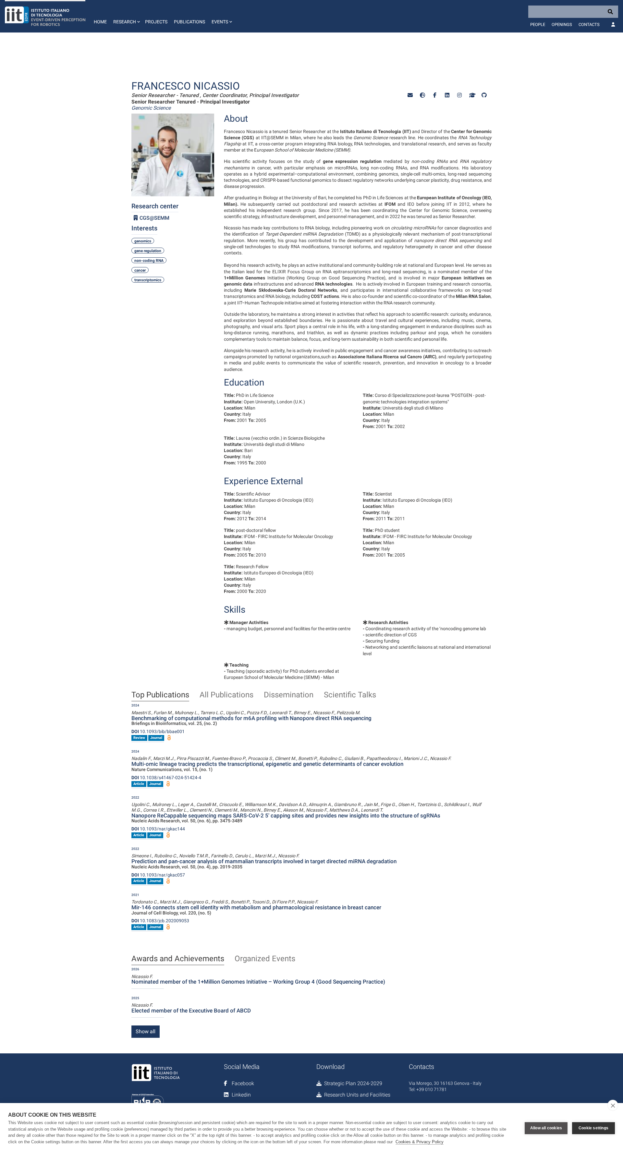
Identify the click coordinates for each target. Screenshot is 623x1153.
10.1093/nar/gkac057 (158, 874)
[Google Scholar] (472, 95)
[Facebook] (435, 95)
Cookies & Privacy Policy (420, 1141)
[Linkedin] (447, 95)
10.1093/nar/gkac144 (158, 828)
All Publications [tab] (226, 695)
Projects (156, 21)
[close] (612, 1105)
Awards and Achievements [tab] (177, 959)
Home (100, 21)
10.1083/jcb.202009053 (160, 920)
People (537, 24)
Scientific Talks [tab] (350, 695)
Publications (189, 21)
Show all (145, 1031)
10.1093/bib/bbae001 (158, 731)
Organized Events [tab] (265, 959)
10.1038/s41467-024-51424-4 (166, 777)
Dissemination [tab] (288, 695)
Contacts (589, 24)
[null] (422, 95)
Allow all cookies (546, 1128)
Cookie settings (593, 1128)
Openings (562, 24)
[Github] (484, 95)
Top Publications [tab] (160, 695)
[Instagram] (459, 95)
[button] (126, 16)
